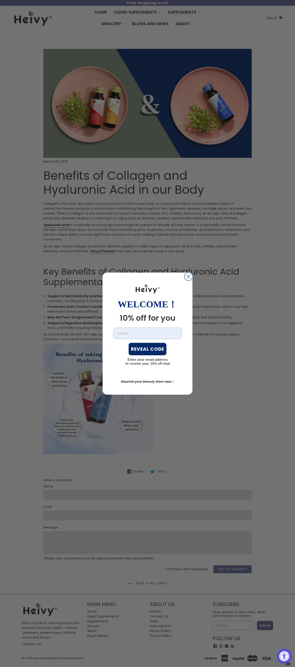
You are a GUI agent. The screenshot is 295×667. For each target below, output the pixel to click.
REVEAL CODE (147, 349)
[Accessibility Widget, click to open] (284, 656)
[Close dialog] (188, 277)
